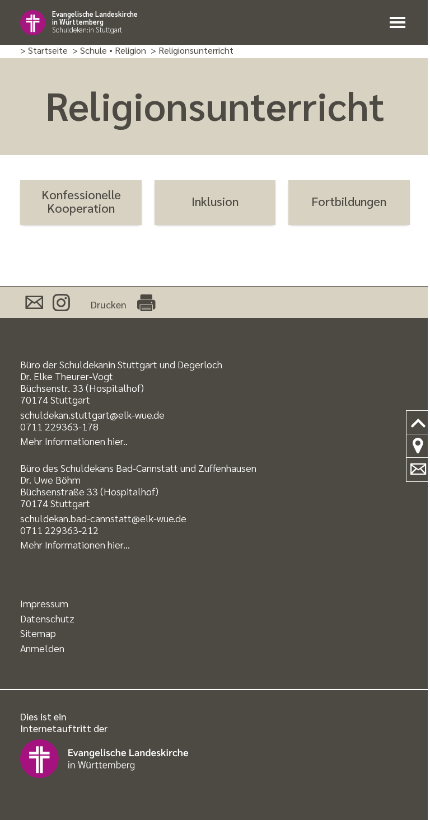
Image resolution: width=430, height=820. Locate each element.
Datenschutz (47, 618)
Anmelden (42, 647)
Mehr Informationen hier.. (74, 440)
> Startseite (44, 50)
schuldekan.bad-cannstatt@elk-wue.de (103, 518)
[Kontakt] (418, 469)
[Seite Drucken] (146, 302)
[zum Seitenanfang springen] (418, 423)
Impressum (44, 603)
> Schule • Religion (109, 50)
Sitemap (38, 632)
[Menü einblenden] (400, 22)
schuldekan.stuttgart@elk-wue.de (92, 414)
